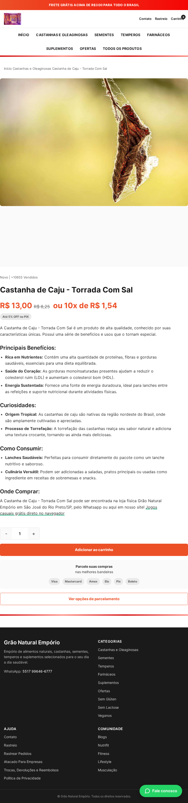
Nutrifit (103, 745)
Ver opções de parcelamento (94, 598)
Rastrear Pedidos (17, 753)
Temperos (106, 666)
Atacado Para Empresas (23, 762)
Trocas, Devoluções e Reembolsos (31, 770)
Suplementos (108, 682)
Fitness (103, 753)
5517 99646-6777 (37, 671)
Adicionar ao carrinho (94, 549)
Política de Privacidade (22, 778)
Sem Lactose (108, 707)
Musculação (107, 770)
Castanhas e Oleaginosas (32, 68)
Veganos (105, 715)
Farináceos (106, 674)
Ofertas (104, 691)
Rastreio (161, 19)
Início (8, 68)
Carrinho (177, 18)
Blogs (102, 737)
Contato (145, 19)
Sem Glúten (107, 699)
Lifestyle (104, 762)
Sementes (106, 658)
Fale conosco (164, 790)
